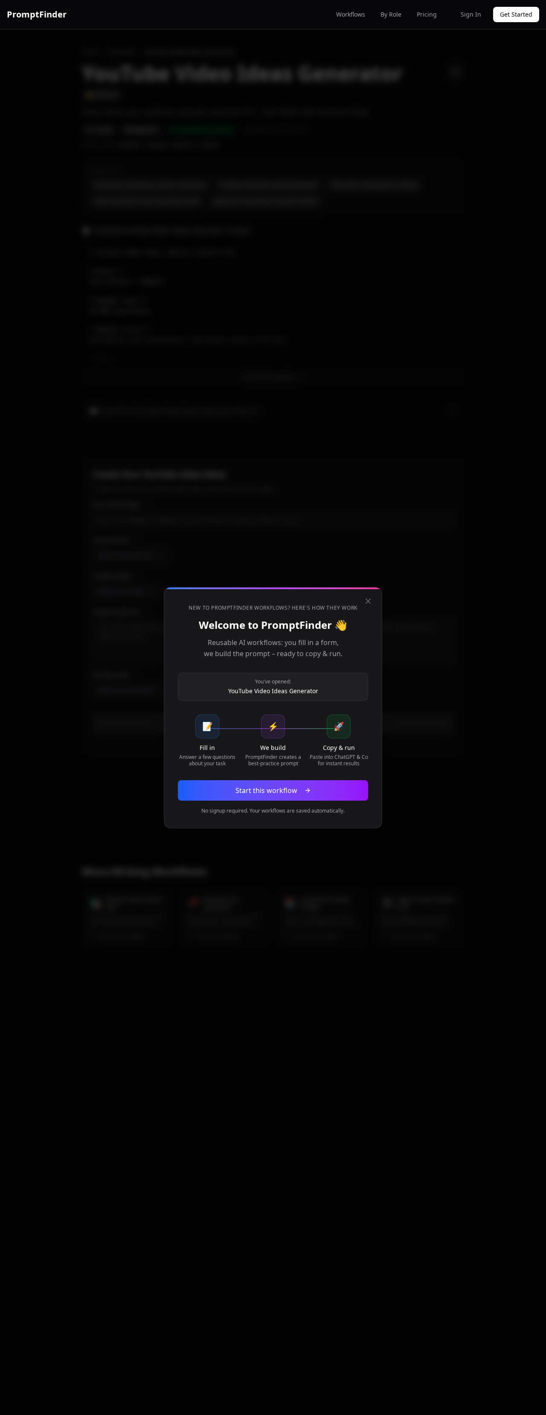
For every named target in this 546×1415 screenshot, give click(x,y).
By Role (390, 14)
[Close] (368, 601)
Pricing (427, 14)
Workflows (350, 14)
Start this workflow (266, 790)
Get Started (516, 14)
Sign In (471, 14)
